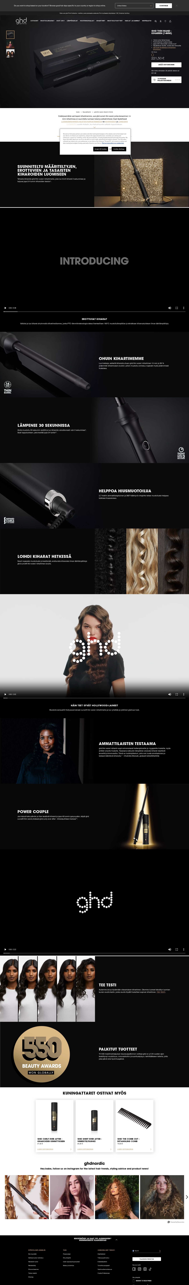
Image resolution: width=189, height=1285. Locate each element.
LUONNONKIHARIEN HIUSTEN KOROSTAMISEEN (81, 121)
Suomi (136, 1251)
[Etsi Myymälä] (165, 21)
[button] (152, 55)
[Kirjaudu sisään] (160, 21)
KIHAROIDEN (110, 121)
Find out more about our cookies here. (113, 143)
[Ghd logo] (21, 21)
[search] (156, 21)
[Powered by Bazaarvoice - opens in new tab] (176, 1222)
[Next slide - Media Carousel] (187, 1197)
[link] (94, 13)
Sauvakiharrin (87, 112)
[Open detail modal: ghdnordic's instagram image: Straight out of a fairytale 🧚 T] (162, 1197)
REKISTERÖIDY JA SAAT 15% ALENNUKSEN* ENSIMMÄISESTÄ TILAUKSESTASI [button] (92, 1239)
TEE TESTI (161, 992)
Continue (163, 6)
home (78, 112)
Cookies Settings (118, 149)
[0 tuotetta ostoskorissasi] (170, 21)
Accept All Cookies (101, 149)
